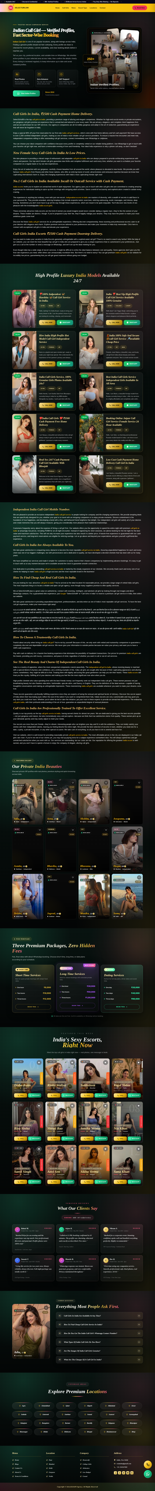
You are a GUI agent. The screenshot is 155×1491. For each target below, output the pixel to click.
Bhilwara (67, 1432)
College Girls (87, 1464)
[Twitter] (123, 1472)
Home (57, 8)
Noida (51, 1476)
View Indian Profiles (28, 93)
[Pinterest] (131, 1472)
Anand (89, 1414)
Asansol (111, 1414)
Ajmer (67, 1406)
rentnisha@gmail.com (124, 1463)
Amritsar (68, 1414)
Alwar (133, 1406)
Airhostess (86, 1468)
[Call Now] (148, 1465)
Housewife (86, 1460)
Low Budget (87, 1472)
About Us (18, 1472)
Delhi (50, 1468)
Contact (102, 8)
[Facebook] (119, 1472)
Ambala (23, 1414)
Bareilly (89, 1423)
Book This (32, 1007)
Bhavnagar (24, 1432)
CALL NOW (48, 322)
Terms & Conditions (21, 1476)
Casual (85, 1476)
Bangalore (45, 1423)
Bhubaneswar (111, 1432)
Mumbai (51, 1464)
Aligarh (89, 1406)
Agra (23, 1406)
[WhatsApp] (148, 1474)
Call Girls (65, 8)
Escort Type (82, 8)
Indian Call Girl (19, 42)
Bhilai (45, 1432)
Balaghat (23, 1423)
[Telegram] (115, 1472)
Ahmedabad (45, 1406)
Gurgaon (52, 1472)
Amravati (45, 1414)
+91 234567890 (122, 1467)
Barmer (67, 1423)
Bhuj (133, 1432)
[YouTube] (127, 1472)
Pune (50, 1460)
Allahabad (111, 1406)
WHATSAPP (66, 322)
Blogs (17, 1464)
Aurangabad (133, 1414)
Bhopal (89, 1432)
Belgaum (111, 1423)
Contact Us (18, 1468)
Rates (74, 8)
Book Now (141, 8)
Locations (93, 8)
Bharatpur (133, 1423)
